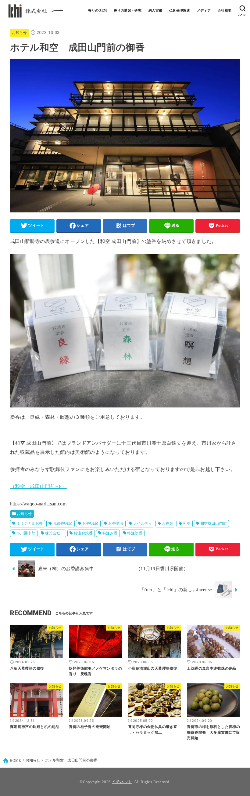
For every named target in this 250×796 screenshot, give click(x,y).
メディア (204, 10)
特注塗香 (134, 533)
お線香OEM (63, 523)
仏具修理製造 (179, 10)
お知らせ (19, 33)
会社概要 (225, 10)
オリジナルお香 (29, 523)
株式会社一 (54, 533)
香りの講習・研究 (127, 10)
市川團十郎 (25, 533)
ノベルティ (142, 523)
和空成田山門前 (213, 523)
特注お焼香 (83, 533)
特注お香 (110, 533)
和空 (187, 523)
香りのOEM (97, 10)
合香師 (167, 523)
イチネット (122, 782)
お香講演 (115, 523)
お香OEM (90, 523)
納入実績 (155, 10)
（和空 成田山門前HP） (38, 486)
